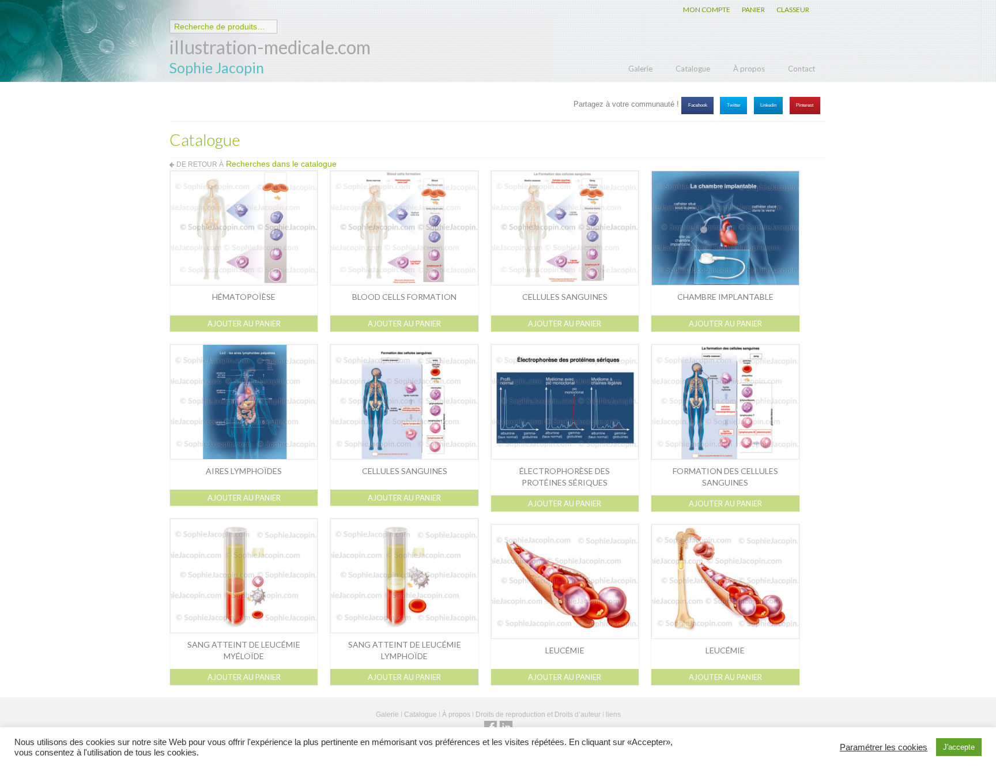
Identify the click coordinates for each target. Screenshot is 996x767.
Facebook (697, 105)
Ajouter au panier (244, 323)
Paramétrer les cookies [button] (883, 747)
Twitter (734, 105)
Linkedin (768, 105)
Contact (801, 68)
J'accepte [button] (959, 747)
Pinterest (804, 105)
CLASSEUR (792, 9)
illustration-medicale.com (270, 47)
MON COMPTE (706, 9)
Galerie (640, 68)
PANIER (753, 9)
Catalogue (693, 68)
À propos (749, 68)
